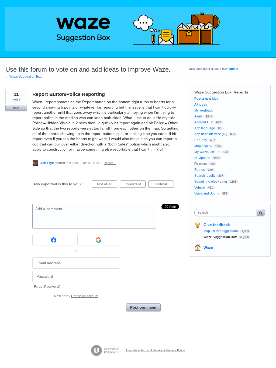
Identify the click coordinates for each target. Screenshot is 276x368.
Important (135, 185)
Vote (16, 108)
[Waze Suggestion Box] (138, 29)
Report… (110, 163)
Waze (208, 247)
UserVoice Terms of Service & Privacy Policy (155, 350)
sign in (233, 68)
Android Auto (203, 122)
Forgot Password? (47, 287)
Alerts (198, 116)
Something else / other (210, 181)
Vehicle (199, 187)
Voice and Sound (206, 193)
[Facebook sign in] (53, 240)
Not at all (107, 185)
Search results (204, 176)
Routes (199, 170)
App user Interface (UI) (210, 134)
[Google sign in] (98, 240)
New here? (76, 296)
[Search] (261, 212)
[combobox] (227, 212)
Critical (164, 185)
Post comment (143, 307)
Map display (203, 146)
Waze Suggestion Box (213, 92)
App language (204, 128)
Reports (241, 92)
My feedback (203, 110)
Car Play (200, 140)
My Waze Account (207, 152)
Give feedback (216, 225)
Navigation (202, 158)
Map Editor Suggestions (221, 231)
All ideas (200, 104)
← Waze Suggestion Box (23, 76)
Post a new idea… (208, 98)
